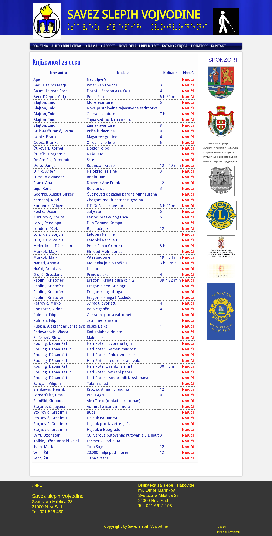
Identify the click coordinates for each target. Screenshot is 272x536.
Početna (40, 46)
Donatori (199, 46)
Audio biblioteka (66, 46)
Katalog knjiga (175, 46)
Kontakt (218, 46)
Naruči (188, 79)
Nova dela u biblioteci (139, 46)
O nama (91, 46)
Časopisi (108, 46)
